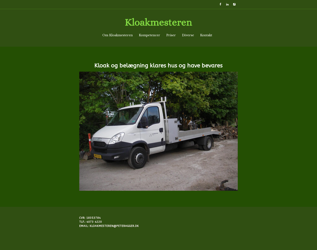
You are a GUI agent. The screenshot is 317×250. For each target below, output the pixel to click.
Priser (171, 35)
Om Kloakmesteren (117, 35)
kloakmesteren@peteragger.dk (114, 225)
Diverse (188, 35)
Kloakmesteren (158, 22)
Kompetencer (149, 35)
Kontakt (206, 35)
